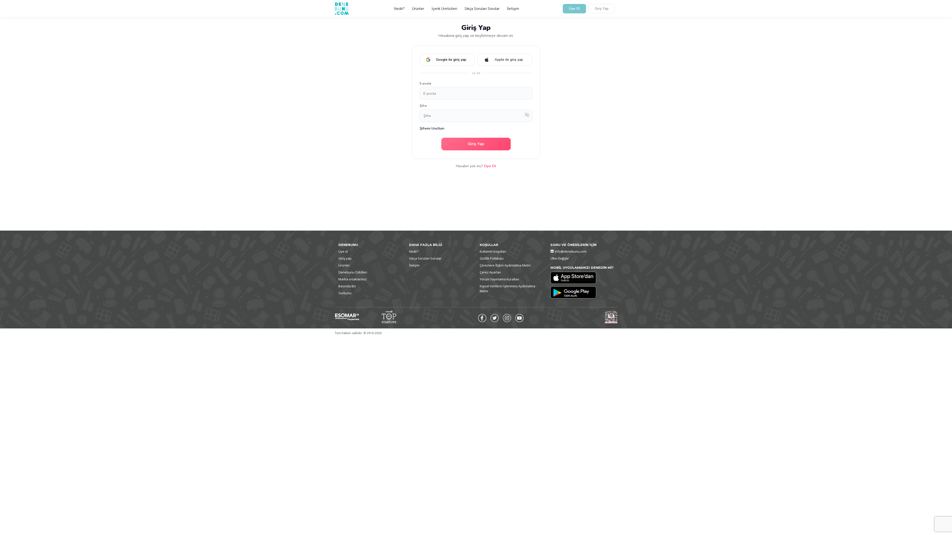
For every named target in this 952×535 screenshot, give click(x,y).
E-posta (425, 83)
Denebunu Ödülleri (352, 272)
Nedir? (399, 8)
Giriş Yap (602, 8)
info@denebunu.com (571, 251)
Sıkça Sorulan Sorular (482, 8)
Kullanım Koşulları (493, 251)
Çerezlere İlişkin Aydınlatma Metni (505, 265)
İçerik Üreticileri (444, 8)
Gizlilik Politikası (492, 258)
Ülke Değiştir (559, 258)
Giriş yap (345, 258)
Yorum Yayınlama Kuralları (499, 279)
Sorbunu (345, 293)
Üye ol (343, 251)
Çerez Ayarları (490, 272)
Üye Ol (574, 8)
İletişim (513, 8)
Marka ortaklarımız (352, 279)
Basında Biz (347, 286)
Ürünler (418, 8)
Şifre (423, 106)
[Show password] (527, 116)
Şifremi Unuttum (432, 128)
